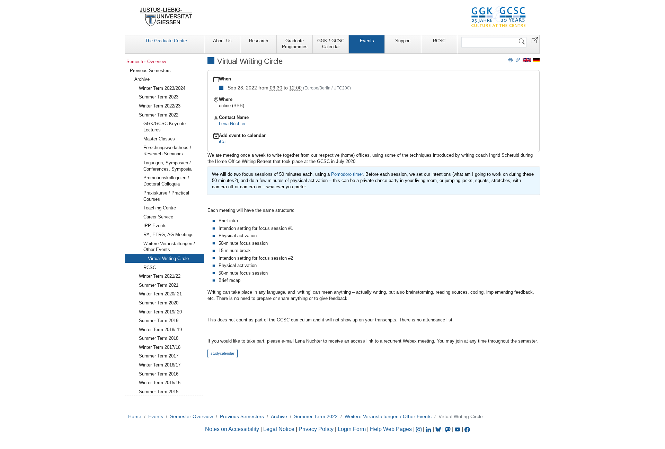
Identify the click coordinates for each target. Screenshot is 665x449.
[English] (527, 59)
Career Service (158, 216)
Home (134, 416)
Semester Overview (146, 61)
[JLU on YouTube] (458, 429)
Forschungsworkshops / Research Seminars (167, 150)
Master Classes (159, 138)
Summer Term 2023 (158, 97)
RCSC (439, 40)
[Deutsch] (536, 59)
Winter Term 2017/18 (159, 347)
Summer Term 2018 (158, 338)
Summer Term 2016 (158, 374)
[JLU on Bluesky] (438, 429)
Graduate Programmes (295, 43)
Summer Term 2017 (158, 356)
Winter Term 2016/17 (159, 365)
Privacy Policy (316, 429)
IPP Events (155, 225)
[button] (535, 39)
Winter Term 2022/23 (159, 106)
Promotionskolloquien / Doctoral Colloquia (166, 181)
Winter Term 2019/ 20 (160, 311)
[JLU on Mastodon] (448, 429)
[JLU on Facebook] (467, 429)
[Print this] (510, 59)
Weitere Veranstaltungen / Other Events (169, 246)
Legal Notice (278, 429)
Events (367, 40)
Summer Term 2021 (158, 285)
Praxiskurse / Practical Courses (166, 196)
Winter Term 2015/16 (159, 382)
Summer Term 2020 (158, 302)
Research (258, 40)
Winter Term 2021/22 (159, 276)
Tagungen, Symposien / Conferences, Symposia (167, 166)
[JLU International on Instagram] (419, 429)
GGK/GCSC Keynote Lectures (164, 126)
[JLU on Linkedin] (429, 429)
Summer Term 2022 (158, 115)
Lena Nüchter (232, 123)
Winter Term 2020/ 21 (160, 293)
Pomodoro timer (347, 174)
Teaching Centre (159, 207)
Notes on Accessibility (232, 429)
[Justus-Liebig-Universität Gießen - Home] (166, 17)
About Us (222, 40)
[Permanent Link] (518, 59)
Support (403, 40)
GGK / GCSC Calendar (330, 43)
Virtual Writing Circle (168, 258)
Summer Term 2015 (158, 391)
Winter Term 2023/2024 (162, 88)
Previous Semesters (150, 70)
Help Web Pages (391, 429)
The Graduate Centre (166, 40)
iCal (223, 141)
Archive (142, 79)
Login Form (352, 429)
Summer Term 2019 (158, 320)
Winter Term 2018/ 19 (160, 329)
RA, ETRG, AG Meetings (168, 234)
